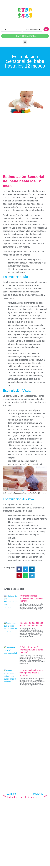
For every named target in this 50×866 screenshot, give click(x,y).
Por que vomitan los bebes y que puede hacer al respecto (32, 673)
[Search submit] (46, 29)
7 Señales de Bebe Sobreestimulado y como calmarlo (31, 598)
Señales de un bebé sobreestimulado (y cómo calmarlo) (31, 649)
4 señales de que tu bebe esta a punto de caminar (31, 624)
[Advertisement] (25, 141)
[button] (25, 42)
